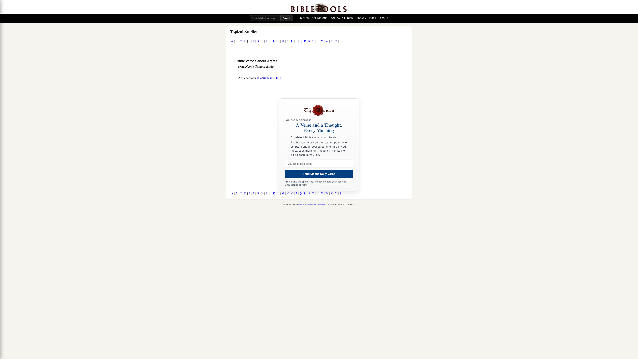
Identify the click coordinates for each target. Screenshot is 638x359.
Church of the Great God (307, 204)
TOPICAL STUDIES (342, 18)
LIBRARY (361, 18)
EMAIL (373, 18)
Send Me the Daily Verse (319, 174)
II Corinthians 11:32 (269, 78)
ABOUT (384, 18)
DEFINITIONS (320, 18)
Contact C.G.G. (323, 204)
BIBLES (304, 18)
